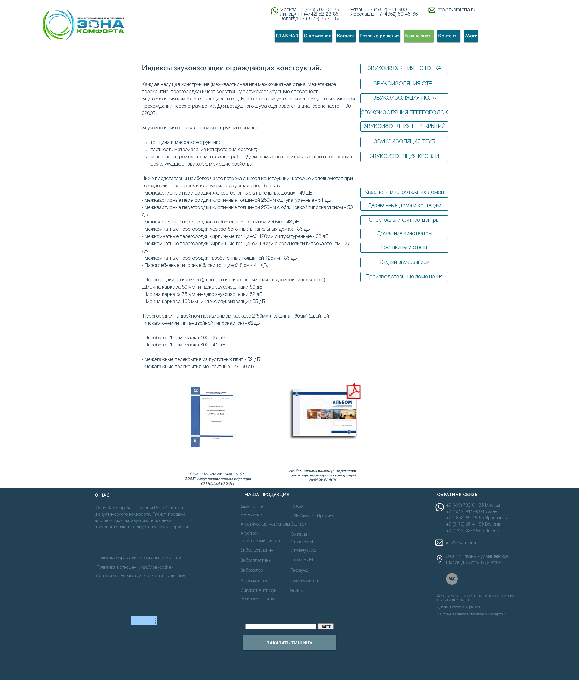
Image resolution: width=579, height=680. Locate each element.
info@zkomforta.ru (456, 10)
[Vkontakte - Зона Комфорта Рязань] (452, 579)
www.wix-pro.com (467, 607)
